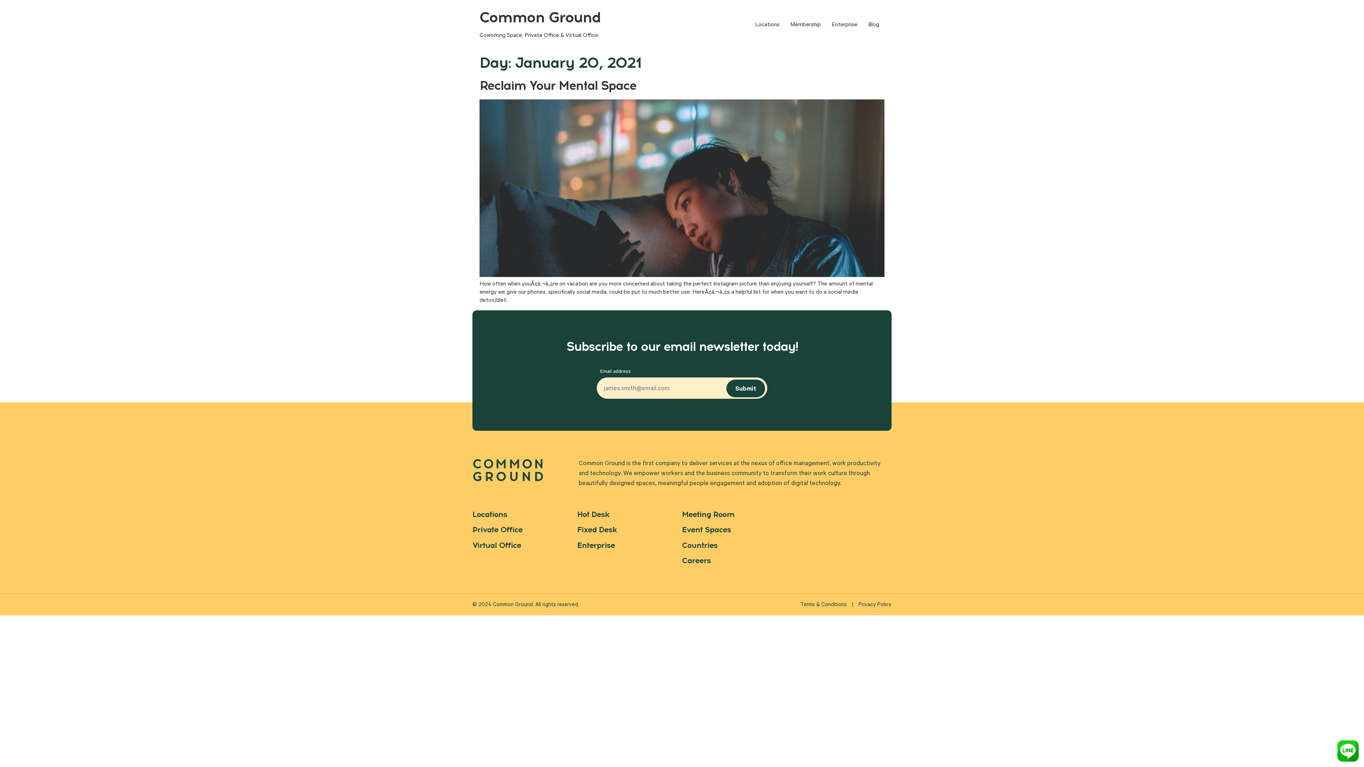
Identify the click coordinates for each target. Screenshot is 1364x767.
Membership (805, 25)
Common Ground (540, 17)
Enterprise (844, 25)
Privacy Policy (875, 605)
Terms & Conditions (823, 605)
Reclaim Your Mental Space (558, 85)
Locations (767, 25)
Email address (615, 372)
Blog (873, 25)
